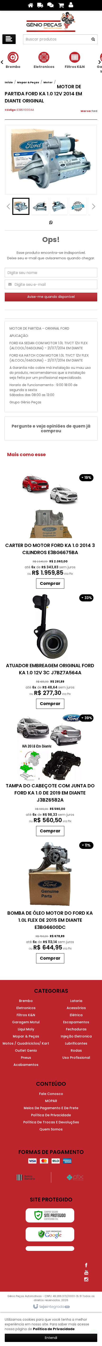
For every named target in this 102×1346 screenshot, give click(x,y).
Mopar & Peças (28, 82)
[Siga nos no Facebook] (86, 1265)
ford (94, 111)
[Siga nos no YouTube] (86, 1272)
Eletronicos (26, 1008)
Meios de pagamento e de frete (51, 1108)
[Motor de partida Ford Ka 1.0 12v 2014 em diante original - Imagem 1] (20, 206)
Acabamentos (26, 1064)
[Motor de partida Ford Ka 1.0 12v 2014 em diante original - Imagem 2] (39, 206)
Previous (8, 206)
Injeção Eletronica (76, 1036)
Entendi (51, 1337)
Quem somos (51, 1129)
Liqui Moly (26, 1029)
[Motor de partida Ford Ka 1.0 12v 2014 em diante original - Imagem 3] (58, 206)
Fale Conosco (51, 1093)
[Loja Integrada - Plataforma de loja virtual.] (51, 1306)
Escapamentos (76, 1022)
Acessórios (76, 1008)
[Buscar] (93, 39)
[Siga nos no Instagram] (86, 1279)
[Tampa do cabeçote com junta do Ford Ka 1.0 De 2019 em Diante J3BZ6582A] (50, 774)
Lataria (76, 1000)
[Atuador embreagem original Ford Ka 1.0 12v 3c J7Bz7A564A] (50, 651)
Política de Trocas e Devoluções (51, 1122)
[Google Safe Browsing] (50, 1234)
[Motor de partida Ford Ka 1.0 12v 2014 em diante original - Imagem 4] (77, 206)
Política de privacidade (51, 1115)
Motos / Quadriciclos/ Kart (26, 1043)
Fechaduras (76, 1029)
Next (93, 205)
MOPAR (51, 1101)
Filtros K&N (26, 1015)
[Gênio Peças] (51, 21)
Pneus (26, 1057)
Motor (48, 82)
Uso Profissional (76, 1057)
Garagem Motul (26, 1022)
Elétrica (76, 1015)
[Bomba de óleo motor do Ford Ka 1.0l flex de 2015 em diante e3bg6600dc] (50, 902)
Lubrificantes (76, 1043)
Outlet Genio (26, 1050)
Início (9, 82)
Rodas (76, 1050)
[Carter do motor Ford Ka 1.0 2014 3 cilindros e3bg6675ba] (50, 531)
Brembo (26, 1000)
